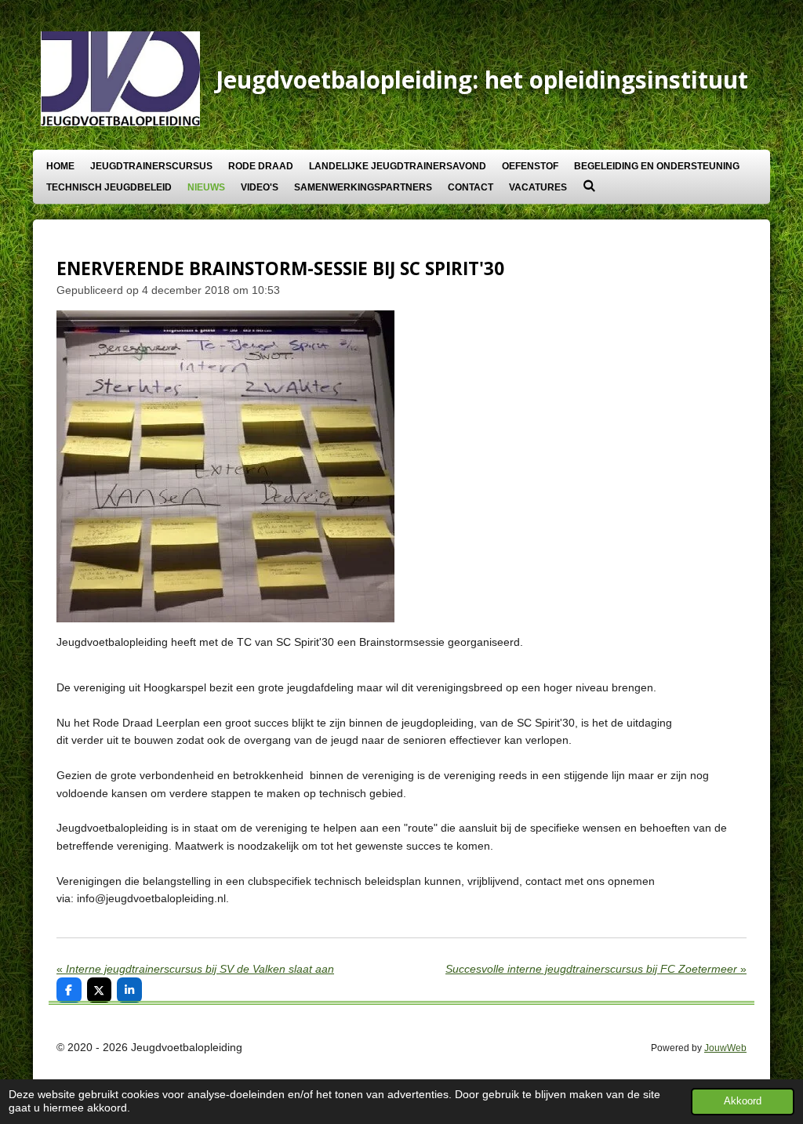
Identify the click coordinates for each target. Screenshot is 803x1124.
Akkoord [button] (742, 1101)
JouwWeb (725, 1047)
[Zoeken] (589, 185)
